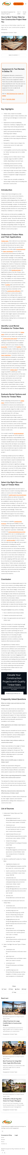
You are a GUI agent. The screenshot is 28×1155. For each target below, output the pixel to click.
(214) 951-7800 (10, 99)
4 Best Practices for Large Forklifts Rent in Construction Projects (12, 1023)
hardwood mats (16, 270)
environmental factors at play (16, 532)
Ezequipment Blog (9, 1148)
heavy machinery (6, 355)
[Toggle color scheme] (3, 1153)
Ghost (23, 1148)
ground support (20, 249)
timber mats (13, 370)
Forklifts (7, 284)
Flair (3, 1150)
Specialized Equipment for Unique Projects (8, 13)
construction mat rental (10, 338)
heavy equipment (8, 251)
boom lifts (4, 347)
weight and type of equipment (17, 495)
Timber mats (4, 241)
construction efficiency (14, 291)
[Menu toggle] (25, 4)
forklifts (19, 347)
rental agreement (19, 433)
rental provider (11, 540)
